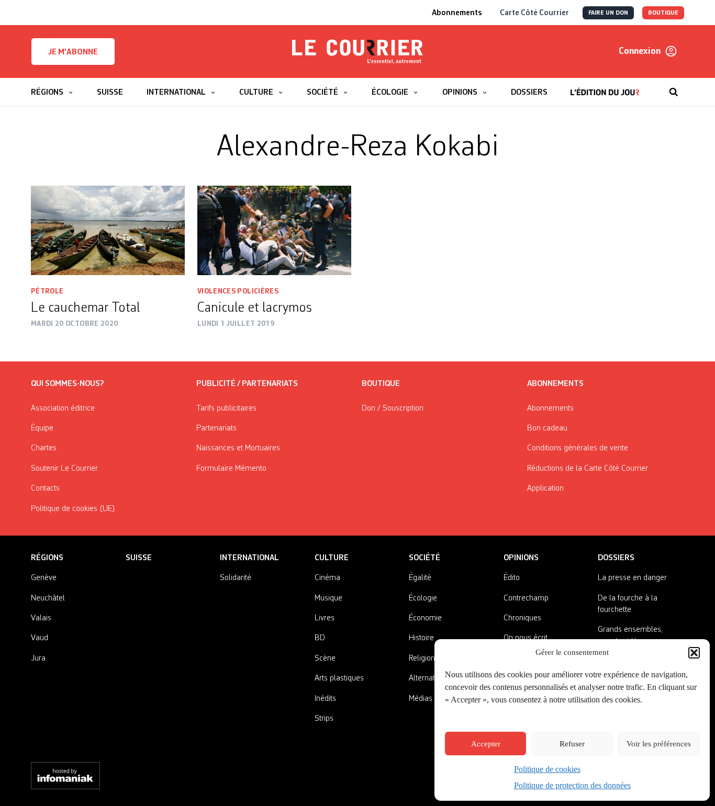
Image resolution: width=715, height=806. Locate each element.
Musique (328, 598)
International (249, 558)
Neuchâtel (48, 598)
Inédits (325, 699)
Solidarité (235, 578)
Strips (324, 718)
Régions (47, 558)
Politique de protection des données (572, 785)
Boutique (381, 384)
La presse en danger (632, 578)
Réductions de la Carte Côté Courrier (587, 468)
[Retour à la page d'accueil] (357, 51)
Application (545, 488)
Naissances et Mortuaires (238, 448)
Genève (44, 578)
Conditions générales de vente (577, 448)
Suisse (139, 558)
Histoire (421, 638)
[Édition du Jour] (605, 87)
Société (424, 558)
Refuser (572, 744)
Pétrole (47, 291)
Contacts (45, 488)
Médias (420, 699)
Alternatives (428, 678)
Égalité (420, 578)
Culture (332, 558)
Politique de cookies (547, 769)
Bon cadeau (547, 428)
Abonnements (550, 408)
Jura (38, 658)
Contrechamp (526, 598)
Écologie (423, 598)
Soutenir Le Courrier (64, 468)
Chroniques (522, 618)
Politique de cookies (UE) (73, 509)
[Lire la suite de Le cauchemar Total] (108, 231)
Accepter (485, 744)
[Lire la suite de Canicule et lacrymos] (274, 231)
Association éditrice (63, 408)
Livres (324, 618)
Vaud (39, 638)
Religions (424, 658)
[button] (694, 653)
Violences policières (237, 291)
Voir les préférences (659, 744)
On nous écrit (526, 638)
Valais (41, 618)
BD (320, 638)
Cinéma (327, 578)
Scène (325, 658)
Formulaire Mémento (231, 468)
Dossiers (616, 558)
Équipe (42, 428)
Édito (512, 578)
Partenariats (216, 428)
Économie (425, 618)
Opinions (521, 558)
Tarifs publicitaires (226, 408)
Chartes (44, 448)
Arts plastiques (339, 678)
